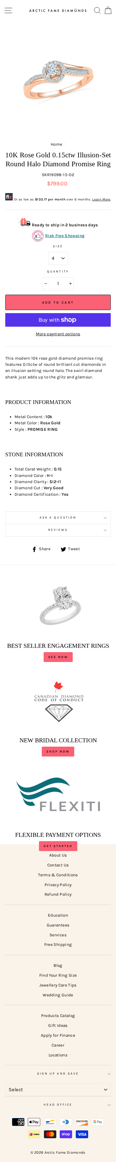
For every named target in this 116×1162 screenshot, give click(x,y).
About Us (58, 855)
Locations (58, 1055)
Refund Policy (58, 894)
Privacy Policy (58, 884)
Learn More (101, 199)
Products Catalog (58, 1015)
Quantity (58, 271)
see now (58, 657)
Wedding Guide (58, 995)
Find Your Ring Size (58, 975)
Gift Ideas (57, 1025)
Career (58, 1045)
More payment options (58, 334)
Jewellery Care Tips (57, 985)
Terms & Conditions (58, 875)
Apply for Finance (58, 1035)
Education (58, 915)
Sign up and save (58, 1073)
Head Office (58, 1105)
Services (58, 935)
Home (56, 144)
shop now (58, 751)
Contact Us (58, 865)
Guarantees (58, 925)
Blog (58, 965)
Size (58, 246)
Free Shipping (58, 944)
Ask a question (58, 517)
